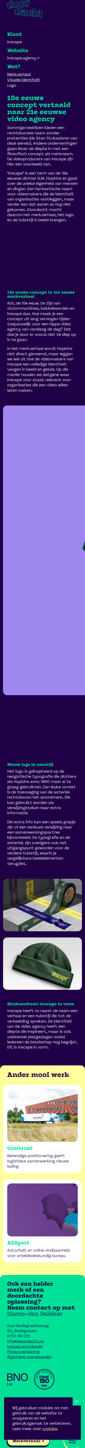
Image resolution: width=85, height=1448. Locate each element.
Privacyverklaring (23, 1352)
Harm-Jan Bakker (34, 1314)
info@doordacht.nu (25, 1341)
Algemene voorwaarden (29, 1357)
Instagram (17, 1346)
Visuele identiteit (23, 80)
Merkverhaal (19, 74)
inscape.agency (22, 58)
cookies (49, 1429)
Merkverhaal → (28, 1441)
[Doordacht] (24, 9)
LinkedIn (35, 1346)
